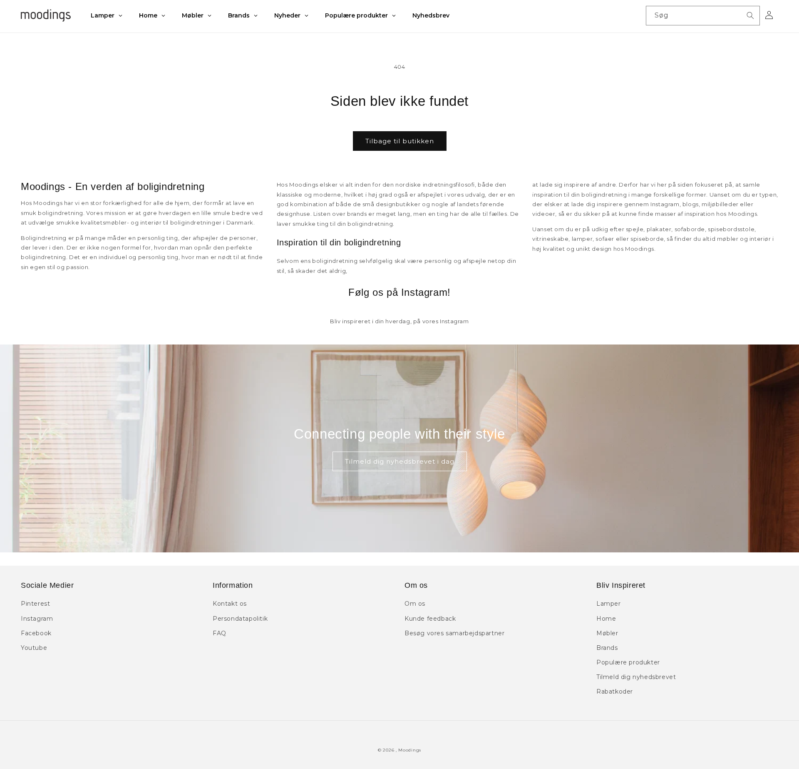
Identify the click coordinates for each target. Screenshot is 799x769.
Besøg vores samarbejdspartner (454, 633)
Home (606, 618)
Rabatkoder (614, 691)
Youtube (34, 648)
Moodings (409, 750)
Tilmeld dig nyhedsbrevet (636, 677)
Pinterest (35, 603)
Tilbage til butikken (399, 141)
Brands (607, 648)
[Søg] (750, 15)
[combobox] (702, 15)
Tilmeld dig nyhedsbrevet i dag (399, 461)
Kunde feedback (430, 618)
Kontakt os (230, 603)
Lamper (608, 603)
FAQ (219, 633)
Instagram (37, 618)
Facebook (36, 633)
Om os (414, 603)
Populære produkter (628, 662)
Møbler (607, 633)
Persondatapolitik (240, 618)
